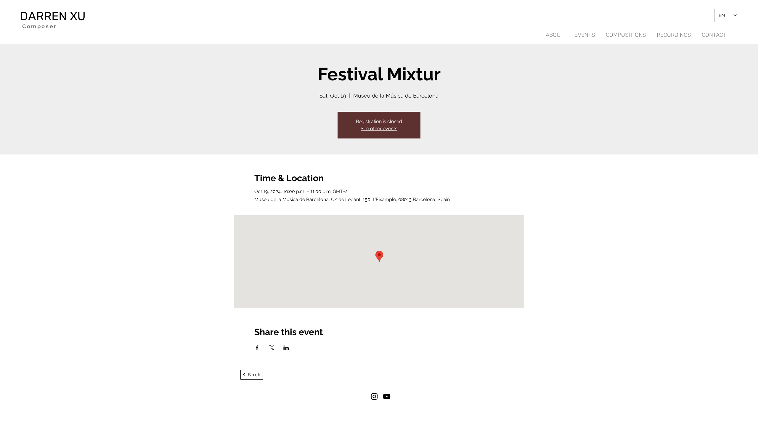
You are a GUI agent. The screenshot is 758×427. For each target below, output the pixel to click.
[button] (673, 32)
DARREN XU (53, 16)
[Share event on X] (271, 347)
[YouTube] (386, 396)
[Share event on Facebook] (257, 347)
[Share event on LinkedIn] (286, 347)
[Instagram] (374, 396)
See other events (379, 128)
